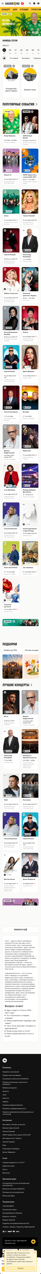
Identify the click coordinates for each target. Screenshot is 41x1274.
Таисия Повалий (9, 1131)
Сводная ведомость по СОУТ (14, 1162)
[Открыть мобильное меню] (2, 3)
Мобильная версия (10, 1088)
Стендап (24, 9)
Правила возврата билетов (13, 1105)
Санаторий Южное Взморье (10, 419)
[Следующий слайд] (37, 32)
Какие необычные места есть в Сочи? (19, 1034)
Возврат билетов (9, 1220)
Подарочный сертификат (12, 1075)
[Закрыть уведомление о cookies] (35, 1252)
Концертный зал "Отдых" (28, 458)
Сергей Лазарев (9, 1142)
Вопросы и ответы (9, 1216)
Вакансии (6, 1173)
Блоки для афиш (9, 1196)
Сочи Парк (26, 300)
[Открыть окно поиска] (30, 3)
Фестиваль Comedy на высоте (14, 1124)
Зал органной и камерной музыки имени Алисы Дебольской (28, 765)
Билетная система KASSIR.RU (14, 1189)
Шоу (15, 9)
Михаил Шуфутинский (11, 1128)
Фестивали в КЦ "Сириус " (12, 1138)
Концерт (6, 9)
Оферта (5, 1101)
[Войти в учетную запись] (38, 3)
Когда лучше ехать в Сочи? (18, 1031)
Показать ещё (20, 929)
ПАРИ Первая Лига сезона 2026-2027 (17, 1135)
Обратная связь (8, 1166)
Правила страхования (11, 1072)
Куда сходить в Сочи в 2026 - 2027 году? (19, 1011)
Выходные (26, 58)
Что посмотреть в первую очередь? (17, 1016)
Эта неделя (14, 58)
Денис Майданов (9, 1152)
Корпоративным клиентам (12, 1213)
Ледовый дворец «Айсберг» (9, 723)
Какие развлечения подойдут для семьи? (20, 1022)
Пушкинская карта (10, 1209)
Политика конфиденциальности (14, 1108)
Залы (4, 1095)
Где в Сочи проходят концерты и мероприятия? (20, 1027)
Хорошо (20, 1268)
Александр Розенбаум (11, 1149)
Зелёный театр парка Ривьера (29, 143)
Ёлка (4, 1145)
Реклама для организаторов (13, 1192)
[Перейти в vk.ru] (5, 1060)
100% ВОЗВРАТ (8, 1206)
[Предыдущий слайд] (33, 32)
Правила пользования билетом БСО (16, 1223)
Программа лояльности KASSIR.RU (16, 1079)
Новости (6, 1098)
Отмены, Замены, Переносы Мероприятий (19, 1227)
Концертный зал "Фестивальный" (9, 182)
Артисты (6, 1091)
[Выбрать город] (34, 3)
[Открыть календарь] (4, 58)
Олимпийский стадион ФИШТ (30, 182)
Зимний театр (27, 261)
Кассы (5, 1169)
